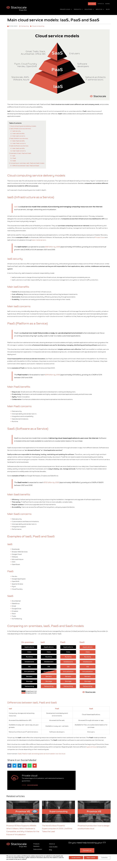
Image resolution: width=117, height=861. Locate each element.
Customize (104, 857)
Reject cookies (91, 857)
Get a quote (92, 3)
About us (52, 844)
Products (36, 844)
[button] (71, 9)
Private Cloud (100, 237)
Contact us (101, 3)
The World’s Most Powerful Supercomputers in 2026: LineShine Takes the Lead (57, 829)
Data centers (37, 849)
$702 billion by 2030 (51, 482)
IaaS (15, 207)
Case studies (53, 847)
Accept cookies (76, 857)
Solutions (36, 846)
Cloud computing (38, 26)
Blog (50, 850)
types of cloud (91, 747)
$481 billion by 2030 (52, 247)
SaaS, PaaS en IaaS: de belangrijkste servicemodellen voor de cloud (41, 754)
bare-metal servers (39, 240)
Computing (25, 26)
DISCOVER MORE (32, 785)
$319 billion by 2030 (52, 375)
